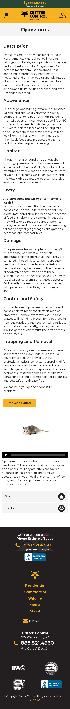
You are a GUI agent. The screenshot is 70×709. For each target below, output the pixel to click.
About (35, 611)
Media (35, 605)
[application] (35, 455)
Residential (35, 585)
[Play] (6, 455)
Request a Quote (20, 403)
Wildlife (35, 598)
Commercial (35, 592)
